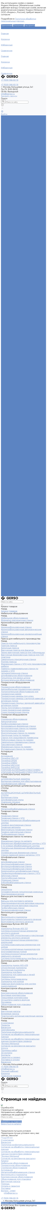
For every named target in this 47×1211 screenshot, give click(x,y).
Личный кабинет (9, 1071)
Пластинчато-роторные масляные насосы (22, 192)
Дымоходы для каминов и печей (18, 521)
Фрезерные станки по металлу (16, 162)
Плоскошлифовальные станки (16, 438)
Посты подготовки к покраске (16, 317)
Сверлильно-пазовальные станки (18, 346)
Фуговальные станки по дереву (17, 353)
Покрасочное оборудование (15, 128)
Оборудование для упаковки (16, 185)
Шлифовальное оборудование (16, 289)
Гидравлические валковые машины (19, 466)
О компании (7, 556)
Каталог (5, 1161)
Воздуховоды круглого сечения (17, 172)
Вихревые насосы (10, 190)
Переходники (8, 524)
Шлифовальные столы (12, 388)
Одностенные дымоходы (14, 514)
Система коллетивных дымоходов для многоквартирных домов (20, 502)
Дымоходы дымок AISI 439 (14, 512)
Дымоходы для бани (11, 519)
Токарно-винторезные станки (16, 404)
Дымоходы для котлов (12, 528)
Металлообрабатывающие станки (18, 158)
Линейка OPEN (9, 153)
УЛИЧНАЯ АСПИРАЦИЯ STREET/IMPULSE (22, 372)
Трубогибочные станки (12, 468)
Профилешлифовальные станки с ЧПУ (20, 443)
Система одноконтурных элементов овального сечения (19, 506)
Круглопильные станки (13, 335)
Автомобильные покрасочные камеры (20, 130)
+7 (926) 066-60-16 (9, 1066)
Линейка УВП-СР (10, 151)
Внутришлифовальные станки (16, 436)
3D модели (6, 586)
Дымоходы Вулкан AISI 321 (14, 174)
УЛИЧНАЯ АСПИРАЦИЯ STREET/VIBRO (20, 369)
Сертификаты (8, 202)
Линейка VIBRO (9, 155)
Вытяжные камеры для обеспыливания (21, 376)
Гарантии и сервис (10, 590)
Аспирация (7, 149)
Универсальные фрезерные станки (19, 427)
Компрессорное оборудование (17, 176)
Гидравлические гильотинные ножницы (22, 457)
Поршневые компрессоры (14, 181)
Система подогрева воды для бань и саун (22, 510)
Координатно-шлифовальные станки (20, 441)
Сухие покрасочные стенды (15, 321)
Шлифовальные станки (13, 432)
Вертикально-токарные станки (16, 409)
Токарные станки (9, 160)
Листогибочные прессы (13, 448)
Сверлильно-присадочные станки (18, 273)
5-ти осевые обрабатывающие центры (20, 420)
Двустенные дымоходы (13, 517)
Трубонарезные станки (12, 413)
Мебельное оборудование (14, 119)
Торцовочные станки (11, 349)
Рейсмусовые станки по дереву (17, 344)
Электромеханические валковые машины (22, 464)
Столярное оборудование (14, 139)
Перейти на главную (11, 1122)
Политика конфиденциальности (17, 204)
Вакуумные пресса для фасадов (17, 264)
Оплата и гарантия (10, 1186)
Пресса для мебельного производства (20, 126)
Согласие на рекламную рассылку (18, 218)
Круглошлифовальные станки (16, 434)
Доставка (5, 1188)
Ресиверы (6, 544)
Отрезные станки (10, 450)
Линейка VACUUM (10, 365)
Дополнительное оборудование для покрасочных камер (19, 133)
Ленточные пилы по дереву (15, 340)
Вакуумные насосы (10, 188)
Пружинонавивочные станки (16, 471)
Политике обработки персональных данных (18, 20)
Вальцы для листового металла (17, 461)
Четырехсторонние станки (14, 287)
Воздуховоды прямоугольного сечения (21, 169)
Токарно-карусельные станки (16, 411)
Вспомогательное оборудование (17, 294)
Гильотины (6, 455)
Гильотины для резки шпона (15, 291)
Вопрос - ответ (8, 1191)
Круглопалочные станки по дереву (19, 333)
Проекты (5, 197)
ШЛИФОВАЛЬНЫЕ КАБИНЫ (15, 374)
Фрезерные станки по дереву (16, 351)
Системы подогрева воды (14, 526)
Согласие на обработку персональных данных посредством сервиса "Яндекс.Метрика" (20, 213)
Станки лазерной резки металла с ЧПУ (20, 165)
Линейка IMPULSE (10, 367)
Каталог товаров (9, 238)
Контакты (5, 588)
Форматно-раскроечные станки (17, 121)
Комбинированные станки (14, 144)
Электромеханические (12, 459)
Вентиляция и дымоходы (14, 167)
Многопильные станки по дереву (18, 337)
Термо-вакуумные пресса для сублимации (23, 266)
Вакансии (6, 199)
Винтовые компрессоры (13, 178)
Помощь (5, 1184)
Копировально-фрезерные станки (18, 146)
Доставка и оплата (10, 593)
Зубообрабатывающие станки (16, 452)
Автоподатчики (9, 142)
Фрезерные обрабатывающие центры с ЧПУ (23, 418)
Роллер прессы (9, 275)
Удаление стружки (10, 390)
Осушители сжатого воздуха (15, 183)
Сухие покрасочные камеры (15, 319)
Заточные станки (9, 445)
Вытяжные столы (9, 386)
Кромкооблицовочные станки (16, 123)
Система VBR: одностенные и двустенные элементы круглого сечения (22, 488)
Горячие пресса (9, 259)
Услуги (4, 581)
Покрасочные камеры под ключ (17, 137)
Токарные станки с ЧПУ (13, 397)
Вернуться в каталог (11, 1124)
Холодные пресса (10, 261)
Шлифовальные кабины (13, 379)
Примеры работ (9, 583)
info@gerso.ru (8, 94)
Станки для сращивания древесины (19, 342)
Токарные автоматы (11, 406)
